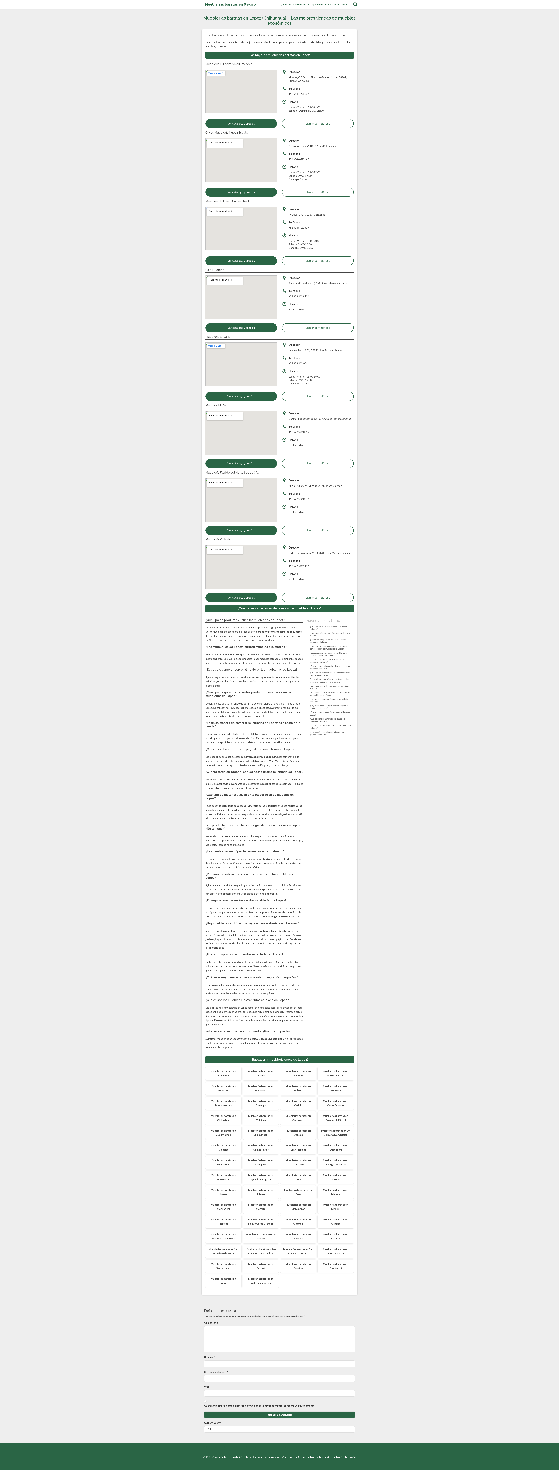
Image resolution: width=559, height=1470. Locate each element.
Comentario (212, 1322)
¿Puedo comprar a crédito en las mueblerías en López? (330, 713)
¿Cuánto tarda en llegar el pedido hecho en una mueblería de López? (330, 667)
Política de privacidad (321, 1457)
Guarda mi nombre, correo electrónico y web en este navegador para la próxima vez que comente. (259, 1405)
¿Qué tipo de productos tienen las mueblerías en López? (329, 627)
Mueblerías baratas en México (230, 4)
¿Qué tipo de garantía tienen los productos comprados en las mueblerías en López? (328, 647)
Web (207, 1386)
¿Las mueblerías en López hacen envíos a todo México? (329, 687)
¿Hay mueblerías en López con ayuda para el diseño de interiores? (329, 706)
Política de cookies (346, 1457)
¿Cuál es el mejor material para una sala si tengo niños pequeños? (327, 720)
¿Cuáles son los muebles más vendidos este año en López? (330, 726)
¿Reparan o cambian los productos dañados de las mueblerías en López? (330, 693)
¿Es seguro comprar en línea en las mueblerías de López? (329, 700)
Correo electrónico (216, 1372)
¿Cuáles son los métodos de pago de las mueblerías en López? (327, 660)
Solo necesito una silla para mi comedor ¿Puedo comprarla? (327, 733)
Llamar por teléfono (317, 123)
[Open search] (355, 4)
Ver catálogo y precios (241, 123)
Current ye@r (212, 1422)
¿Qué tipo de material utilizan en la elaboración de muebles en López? (330, 673)
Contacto (345, 4)
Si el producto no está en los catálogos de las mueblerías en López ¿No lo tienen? (329, 680)
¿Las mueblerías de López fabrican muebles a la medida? (330, 634)
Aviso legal (301, 1457)
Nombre (209, 1357)
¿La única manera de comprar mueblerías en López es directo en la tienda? (328, 654)
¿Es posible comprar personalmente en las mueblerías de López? (328, 640)
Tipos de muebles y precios (324, 4)
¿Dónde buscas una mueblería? (295, 4)
